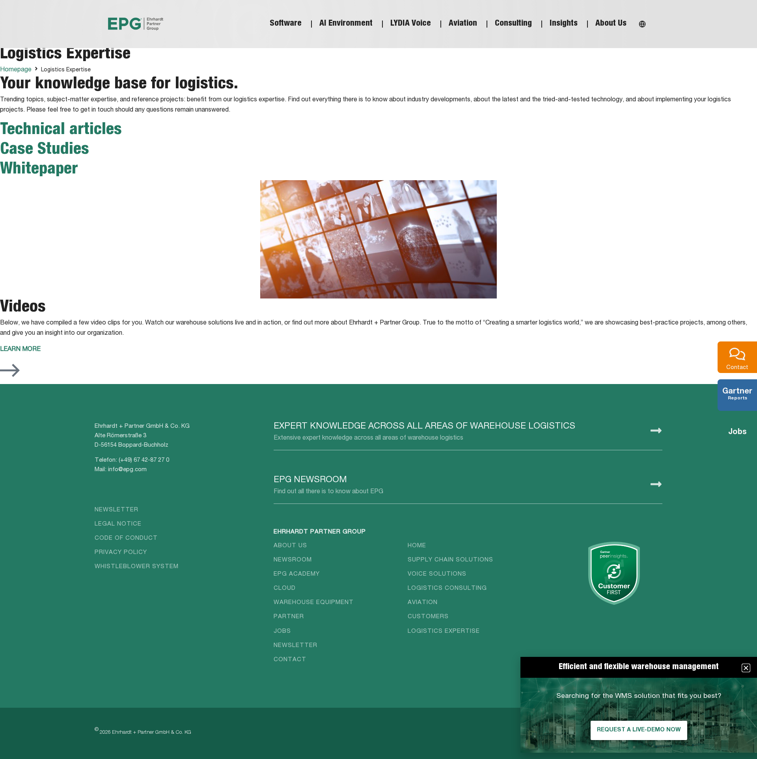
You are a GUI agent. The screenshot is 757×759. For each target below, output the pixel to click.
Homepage (16, 70)
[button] (746, 668)
